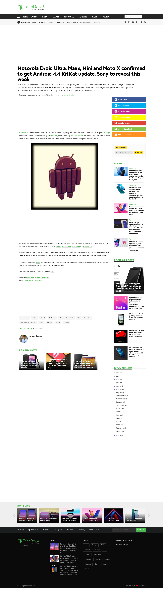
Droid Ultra (66, 246)
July (117, 411)
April (118, 421)
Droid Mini (76, 246)
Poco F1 (97, 22)
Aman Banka (69, 95)
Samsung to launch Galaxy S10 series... (69, 519)
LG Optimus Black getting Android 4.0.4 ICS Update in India (136, 316)
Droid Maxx (87, 246)
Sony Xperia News (43, 277)
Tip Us (59, 529)
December (120, 395)
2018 (118, 376)
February (119, 428)
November (120, 398)
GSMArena (27, 280)
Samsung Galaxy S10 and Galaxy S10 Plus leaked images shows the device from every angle (68, 548)
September (120, 405)
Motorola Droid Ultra (84, 318)
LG (105, 550)
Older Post (37, 328)
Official (49, 322)
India (44, 16)
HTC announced (77, 136)
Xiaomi (95, 16)
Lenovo (87, 554)
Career (70, 529)
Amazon (42, 22)
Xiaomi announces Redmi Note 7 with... (91, 519)
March (118, 424)
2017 (118, 379)
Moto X (58, 246)
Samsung (83, 16)
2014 (118, 389)
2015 (118, 386)
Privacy (82, 529)
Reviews (106, 16)
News (41, 322)
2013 (118, 393)
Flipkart (50, 22)
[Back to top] (157, 580)
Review (107, 559)
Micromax (97, 554)
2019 (118, 372)
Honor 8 (87, 550)
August (119, 408)
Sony (38, 262)
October (119, 402)
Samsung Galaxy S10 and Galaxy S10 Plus (27, 519)
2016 (118, 382)
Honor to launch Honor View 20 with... (113, 519)
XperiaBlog (37, 280)
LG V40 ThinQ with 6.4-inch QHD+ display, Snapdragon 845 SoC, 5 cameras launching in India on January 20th (69, 570)
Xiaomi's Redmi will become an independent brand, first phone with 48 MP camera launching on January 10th (136, 302)
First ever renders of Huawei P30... (135, 519)
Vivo (104, 564)
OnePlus (98, 559)
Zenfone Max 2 (86, 22)
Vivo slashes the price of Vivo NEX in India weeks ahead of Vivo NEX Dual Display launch (136, 352)
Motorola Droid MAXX (66, 318)
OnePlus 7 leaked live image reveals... (48, 519)
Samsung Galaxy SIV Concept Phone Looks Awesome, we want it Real (128, 287)
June (118, 415)
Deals (34, 22)
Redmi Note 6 (72, 22)
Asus (86, 545)
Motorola (69, 16)
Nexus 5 (54, 136)
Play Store (95, 529)
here (52, 271)
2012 (118, 435)
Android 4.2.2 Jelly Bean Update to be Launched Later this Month (136, 333)
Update (66, 322)
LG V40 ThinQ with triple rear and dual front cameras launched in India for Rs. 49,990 (69, 559)
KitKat (34, 318)
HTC (102, 545)
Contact (47, 529)
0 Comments (54, 95)
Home (25, 16)
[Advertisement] (92, 7)
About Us (34, 529)
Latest (34, 16)
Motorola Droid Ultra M (28, 322)
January (119, 431)
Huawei (55, 16)
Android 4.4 (24, 318)
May (117, 418)
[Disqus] (63, 403)
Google (107, 133)
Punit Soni (30, 277)
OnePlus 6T (60, 22)
